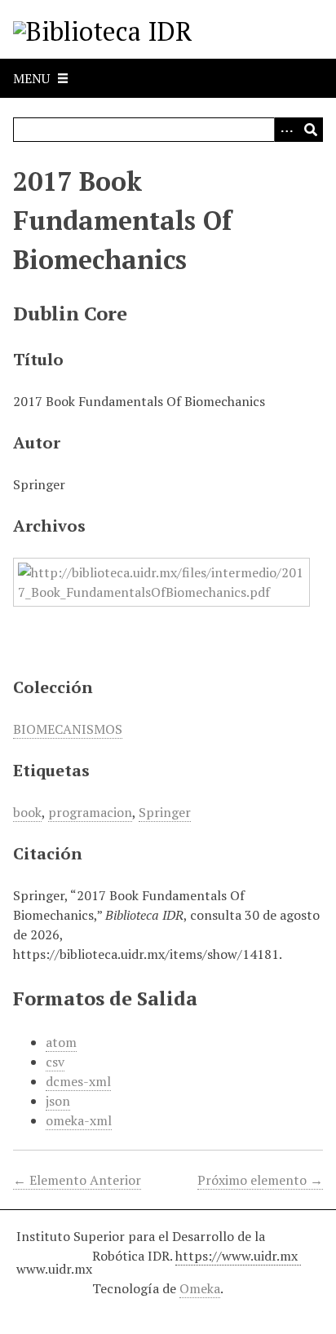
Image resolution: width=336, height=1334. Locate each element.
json (58, 1101)
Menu (31, 78)
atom (61, 1042)
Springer (165, 812)
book (27, 812)
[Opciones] (286, 129)
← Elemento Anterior (77, 1180)
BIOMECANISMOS (67, 729)
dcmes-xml (78, 1081)
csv (55, 1062)
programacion (90, 812)
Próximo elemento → (260, 1180)
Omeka (199, 1288)
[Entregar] (310, 129)
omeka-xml (79, 1120)
